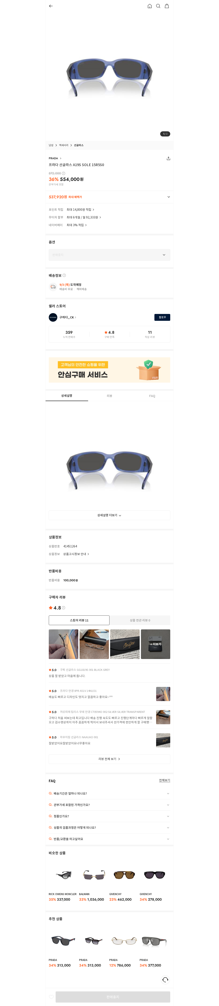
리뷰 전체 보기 (107, 759)
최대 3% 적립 (75, 225)
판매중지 (113, 997)
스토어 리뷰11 (79, 620)
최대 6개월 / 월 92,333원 (82, 217)
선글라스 (78, 145)
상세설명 (66, 396)
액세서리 (63, 145)
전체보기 (164, 780)
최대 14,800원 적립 (79, 210)
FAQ (152, 396)
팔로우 (162, 317)
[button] (109, 197)
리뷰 (109, 396)
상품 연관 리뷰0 (140, 620)
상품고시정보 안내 (74, 554)
